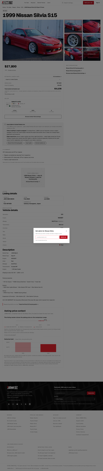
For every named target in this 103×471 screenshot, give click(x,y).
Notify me (63, 237)
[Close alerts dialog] (66, 231)
